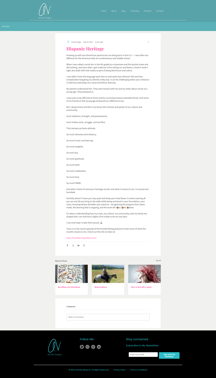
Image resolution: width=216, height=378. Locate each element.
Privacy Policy (119, 370)
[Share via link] (84, 245)
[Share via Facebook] (67, 245)
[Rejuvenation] (108, 274)
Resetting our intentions (69, 287)
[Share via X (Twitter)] (73, 245)
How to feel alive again (141, 287)
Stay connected (137, 339)
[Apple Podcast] (93, 347)
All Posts (5, 26)
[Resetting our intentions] (71, 274)
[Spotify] (82, 347)
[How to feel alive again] (144, 274)
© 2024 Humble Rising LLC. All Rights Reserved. (89, 370)
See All (158, 260)
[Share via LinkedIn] (78, 245)
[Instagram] (87, 347)
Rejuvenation (100, 287)
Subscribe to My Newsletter (142, 345)
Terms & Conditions (138, 370)
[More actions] (148, 42)
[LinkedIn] (99, 347)
